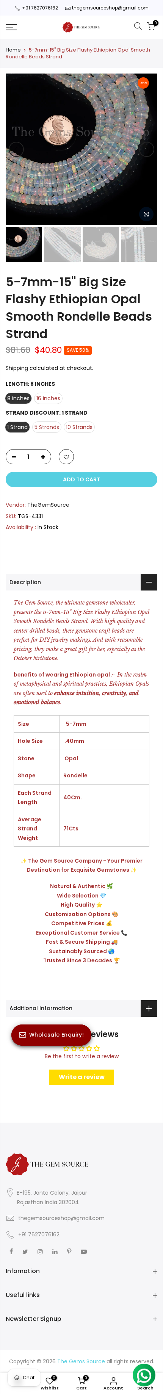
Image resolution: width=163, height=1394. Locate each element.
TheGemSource (48, 505)
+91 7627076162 (40, 8)
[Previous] (16, 149)
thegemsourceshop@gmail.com (110, 8)
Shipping (17, 368)
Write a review (82, 1077)
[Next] (146, 149)
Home (13, 50)
